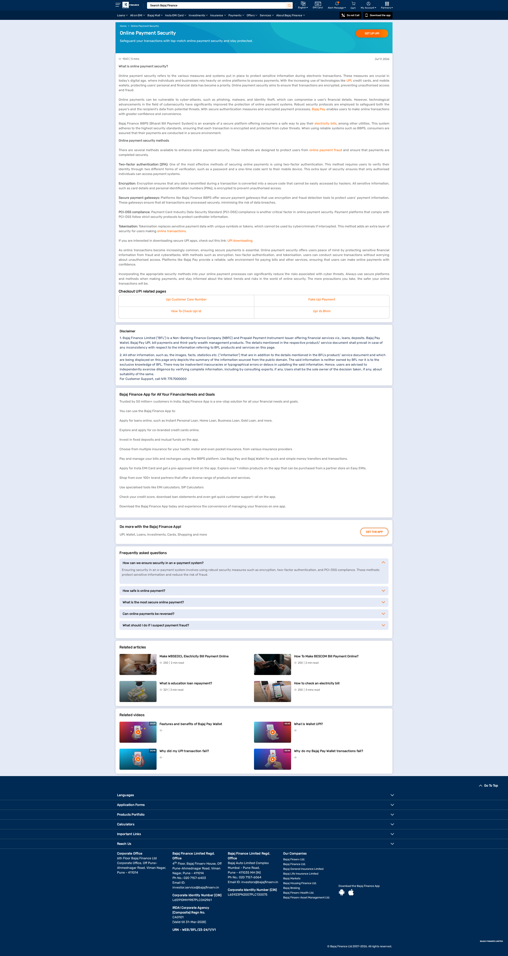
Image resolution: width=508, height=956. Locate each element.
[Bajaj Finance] (130, 5)
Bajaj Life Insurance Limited (300, 873)
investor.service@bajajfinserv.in (195, 887)
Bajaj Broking (291, 888)
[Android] (342, 893)
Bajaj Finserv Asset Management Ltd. (306, 897)
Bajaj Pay (319, 109)
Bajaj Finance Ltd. (294, 864)
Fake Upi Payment (321, 299)
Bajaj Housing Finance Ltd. (300, 883)
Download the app (380, 15)
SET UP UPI (372, 33)
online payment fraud (325, 150)
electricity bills (325, 123)
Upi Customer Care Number (186, 299)
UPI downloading (240, 240)
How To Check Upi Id (186, 311)
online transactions (171, 231)
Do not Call (353, 15)
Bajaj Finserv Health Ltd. (298, 892)
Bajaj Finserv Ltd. (294, 859)
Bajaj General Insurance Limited (303, 869)
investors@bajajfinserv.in (259, 882)
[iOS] (351, 893)
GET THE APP (374, 532)
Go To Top (491, 785)
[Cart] (353, 3)
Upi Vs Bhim (322, 311)
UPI (348, 80)
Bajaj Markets (291, 878)
